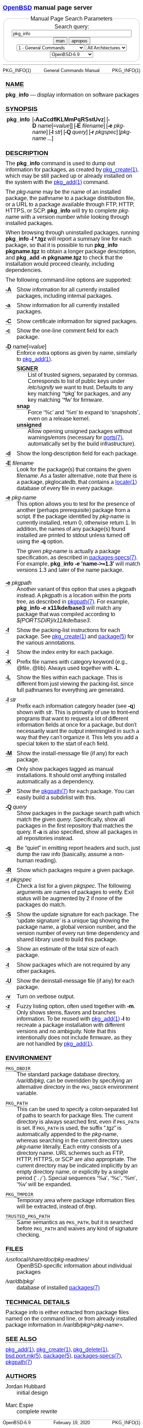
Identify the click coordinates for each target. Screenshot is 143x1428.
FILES (14, 1248)
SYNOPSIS (21, 108)
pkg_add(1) (68, 182)
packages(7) (84, 1288)
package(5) (112, 636)
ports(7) (112, 437)
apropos (79, 40)
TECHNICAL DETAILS (38, 1302)
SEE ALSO (21, 1338)
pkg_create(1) (120, 170)
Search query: (71, 27)
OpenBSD (17, 7)
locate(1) (126, 482)
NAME (15, 84)
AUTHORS (21, 1376)
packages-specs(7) (112, 557)
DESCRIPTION (27, 153)
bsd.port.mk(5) (23, 1356)
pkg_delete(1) (90, 1350)
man (60, 40)
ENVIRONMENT (29, 1057)
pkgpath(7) (81, 602)
